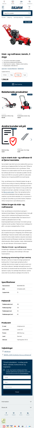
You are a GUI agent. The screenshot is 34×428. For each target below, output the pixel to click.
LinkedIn (27, 414)
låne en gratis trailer (9, 192)
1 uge (24, 75)
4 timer (5, 75)
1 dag (11, 75)
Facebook (6, 414)
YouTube (20, 414)
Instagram (13, 414)
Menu (3, 9)
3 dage (18, 75)
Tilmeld (17, 392)
